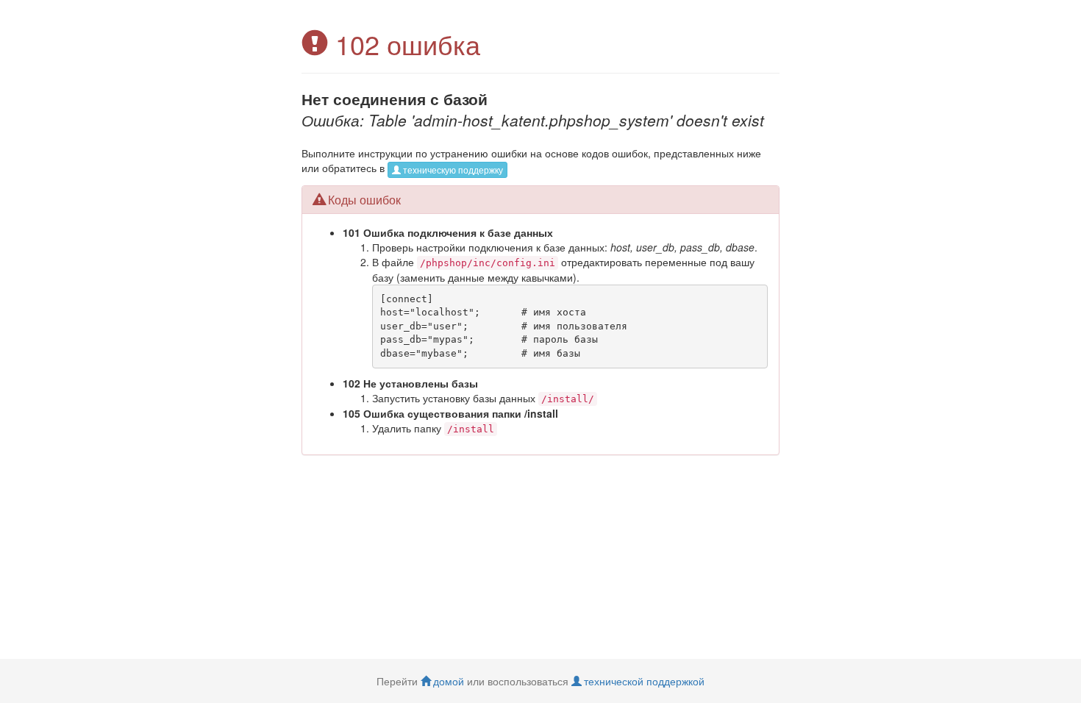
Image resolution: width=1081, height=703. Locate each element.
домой (448, 681)
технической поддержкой (644, 681)
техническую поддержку (453, 169)
